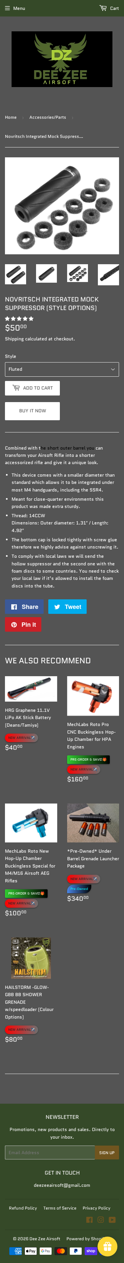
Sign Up (107, 1152)
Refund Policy (23, 1208)
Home (11, 117)
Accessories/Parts (47, 117)
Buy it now (32, 410)
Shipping (14, 338)
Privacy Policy (96, 1208)
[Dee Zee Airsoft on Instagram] (101, 1220)
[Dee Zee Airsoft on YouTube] (112, 1220)
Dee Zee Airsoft (44, 1239)
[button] (20, 318)
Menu (19, 8)
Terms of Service (59, 1208)
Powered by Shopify (86, 1239)
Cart (114, 8)
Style (10, 356)
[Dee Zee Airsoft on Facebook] (89, 1220)
